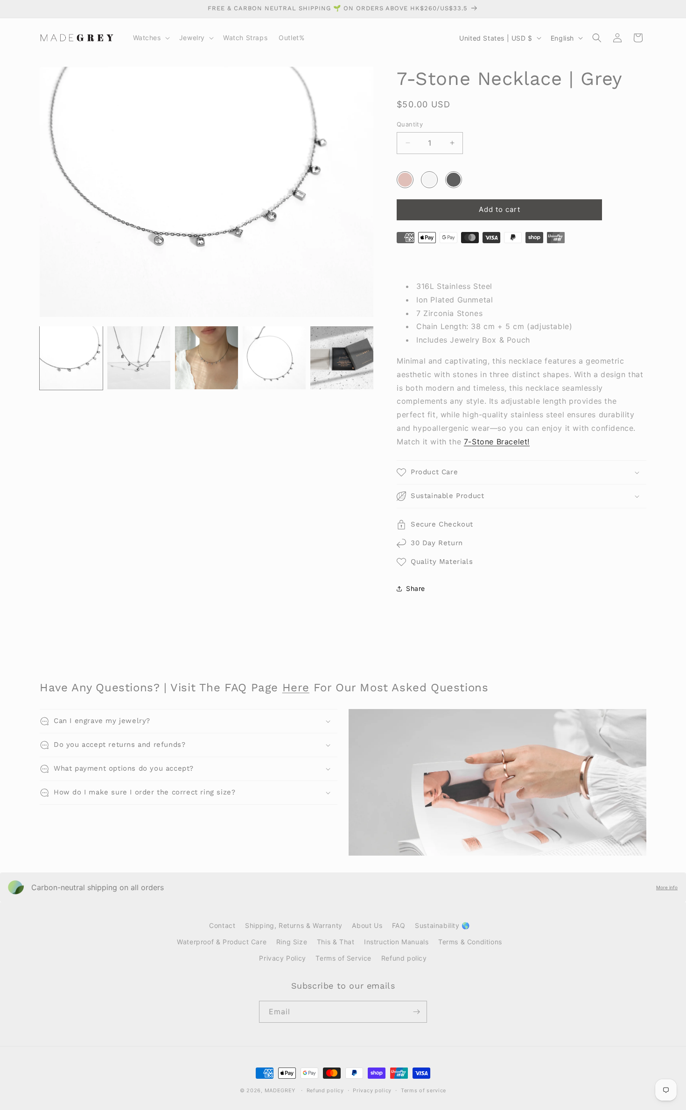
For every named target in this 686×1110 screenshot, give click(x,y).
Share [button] (415, 588)
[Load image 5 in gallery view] (341, 357)
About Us (367, 925)
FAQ (399, 925)
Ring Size (291, 942)
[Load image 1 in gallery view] (71, 357)
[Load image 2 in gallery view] (138, 357)
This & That (336, 942)
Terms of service (423, 1090)
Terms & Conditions (470, 942)
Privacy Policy (282, 958)
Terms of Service (343, 958)
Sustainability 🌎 (442, 925)
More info (667, 887)
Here (295, 687)
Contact (222, 925)
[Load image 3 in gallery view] (206, 357)
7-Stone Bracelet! (497, 441)
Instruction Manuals (396, 942)
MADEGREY (280, 1090)
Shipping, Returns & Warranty (294, 925)
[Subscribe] (416, 1012)
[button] (150, 38)
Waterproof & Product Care (221, 942)
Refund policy (404, 958)
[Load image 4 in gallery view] (274, 357)
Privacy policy (372, 1090)
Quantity (410, 124)
